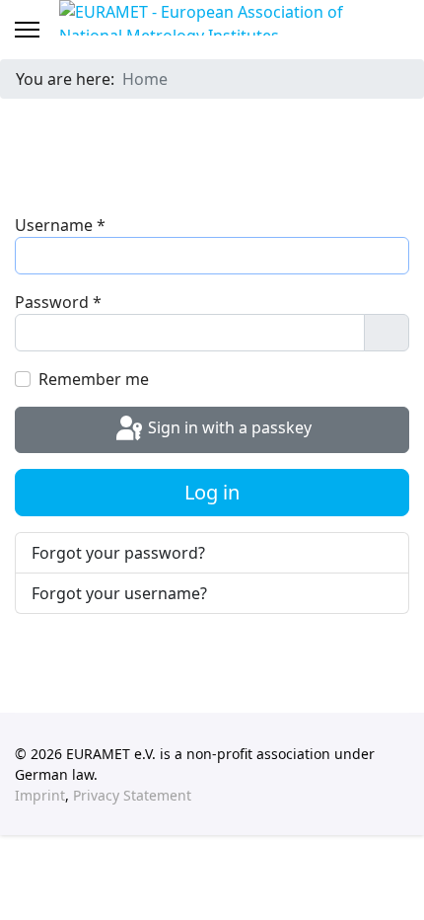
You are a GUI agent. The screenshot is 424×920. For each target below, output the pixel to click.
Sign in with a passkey (228, 428)
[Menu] (27, 29)
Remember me (93, 379)
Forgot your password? (118, 553)
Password (58, 302)
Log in (212, 492)
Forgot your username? (119, 593)
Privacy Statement (132, 795)
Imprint (40, 795)
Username (60, 225)
